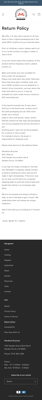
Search (7, 306)
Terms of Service (11, 317)
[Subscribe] (35, 381)
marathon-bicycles (18, 396)
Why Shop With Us (12, 332)
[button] (2, 14)
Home (6, 250)
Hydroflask (8, 265)
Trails (6, 286)
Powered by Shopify (28, 396)
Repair (6, 271)
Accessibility (9, 327)
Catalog (7, 255)
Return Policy (9, 322)
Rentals (7, 276)
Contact (7, 291)
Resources (8, 281)
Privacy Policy (10, 311)
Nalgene (7, 260)
